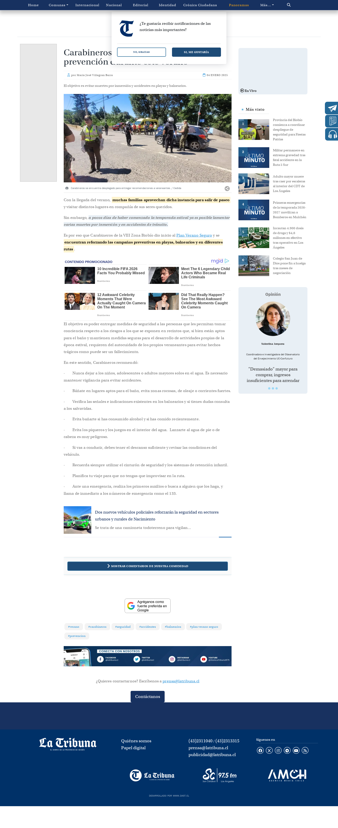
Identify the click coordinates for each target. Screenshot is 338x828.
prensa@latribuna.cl (181, 681)
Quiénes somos (136, 740)
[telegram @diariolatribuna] (287, 751)
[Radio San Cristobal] (219, 775)
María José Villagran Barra (95, 75)
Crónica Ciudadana (200, 5)
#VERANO (73, 627)
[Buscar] (298, 5)
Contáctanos (147, 696)
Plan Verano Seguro (194, 235)
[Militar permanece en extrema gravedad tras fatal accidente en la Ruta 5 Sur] (255, 157)
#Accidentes (147, 627)
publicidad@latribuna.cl (212, 754)
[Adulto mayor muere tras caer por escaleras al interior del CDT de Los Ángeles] (255, 183)
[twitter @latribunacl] (269, 751)
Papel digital (133, 747)
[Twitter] (147, 660)
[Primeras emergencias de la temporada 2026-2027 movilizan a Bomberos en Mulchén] (255, 209)
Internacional (87, 5)
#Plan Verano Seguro (204, 627)
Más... (265, 5)
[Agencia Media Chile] (287, 775)
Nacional (114, 5)
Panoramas (239, 5)
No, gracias (141, 52)
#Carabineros (97, 627)
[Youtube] (215, 660)
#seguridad (123, 627)
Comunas (57, 5)
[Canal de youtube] (296, 751)
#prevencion (77, 636)
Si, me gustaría (196, 52)
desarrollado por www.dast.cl (169, 795)
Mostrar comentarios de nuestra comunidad (149, 566)
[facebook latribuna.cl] (260, 751)
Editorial (140, 5)
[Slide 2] (273, 388)
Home (33, 5)
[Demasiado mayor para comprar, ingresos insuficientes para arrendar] (273, 319)
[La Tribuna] (152, 775)
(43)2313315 (227, 740)
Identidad (167, 5)
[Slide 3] (276, 388)
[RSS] (305, 751)
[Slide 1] (269, 388)
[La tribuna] (68, 745)
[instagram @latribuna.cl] (278, 751)
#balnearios (173, 627)
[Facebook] (114, 660)
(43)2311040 (200, 740)
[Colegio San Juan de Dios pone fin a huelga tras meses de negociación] (255, 265)
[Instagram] (181, 660)
